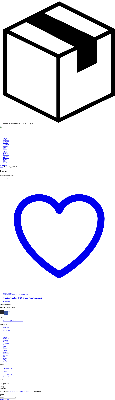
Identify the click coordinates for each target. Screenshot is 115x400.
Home (1, 167)
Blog (4, 147)
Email (1, 386)
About (5, 138)
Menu (1, 333)
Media (5, 149)
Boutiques (6, 141)
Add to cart (11, 302)
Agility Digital (29, 391)
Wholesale (6, 144)
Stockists (5, 143)
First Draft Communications (15, 391)
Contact (5, 146)
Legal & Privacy (3, 371)
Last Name (3, 385)
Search (2, 394)
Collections (6, 140)
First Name (3, 383)
